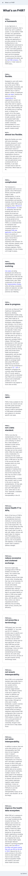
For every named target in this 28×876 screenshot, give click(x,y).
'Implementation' (11, 207)
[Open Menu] (2, 2)
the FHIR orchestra (12, 60)
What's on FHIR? (10, 2)
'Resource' (19, 206)
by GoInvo (24, 873)
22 (13, 367)
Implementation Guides (14, 284)
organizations (9, 98)
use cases (11, 94)
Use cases (8, 271)
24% (17, 367)
